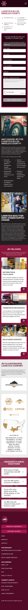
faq (2, 572)
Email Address (7, 65)
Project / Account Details (11, 77)
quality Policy (6, 575)
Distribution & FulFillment (11, 550)
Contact (4, 543)
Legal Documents (7, 593)
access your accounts (9, 582)
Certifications (6, 568)
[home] (4, 3)
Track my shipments (14, 526)
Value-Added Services (9, 557)
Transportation (7, 554)
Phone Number (7, 60)
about (4, 565)
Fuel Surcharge (7, 586)
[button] (25, 3)
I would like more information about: (14, 42)
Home (3, 536)
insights (4, 539)
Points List (5, 590)
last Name (6, 54)
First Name (6, 48)
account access (14, 531)
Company (6, 71)
